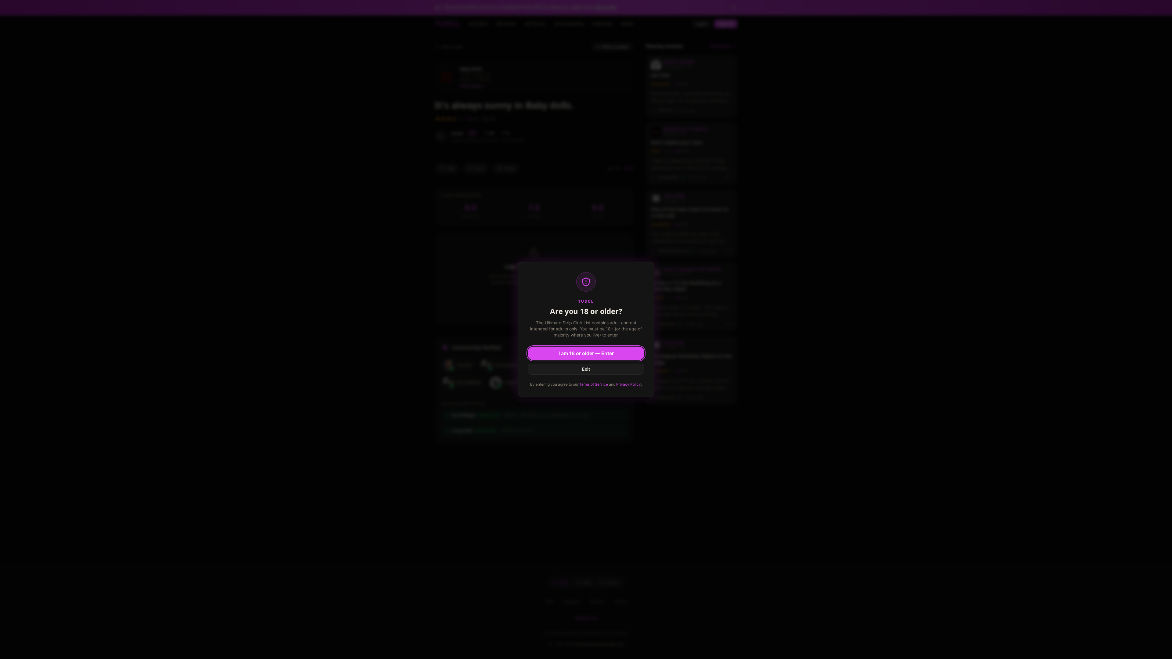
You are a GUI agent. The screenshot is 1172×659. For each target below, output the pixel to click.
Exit (586, 369)
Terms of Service (593, 384)
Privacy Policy (628, 384)
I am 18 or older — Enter (586, 353)
